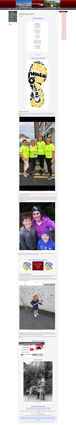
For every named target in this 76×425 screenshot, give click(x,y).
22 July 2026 (64, 18)
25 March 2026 (63, 36)
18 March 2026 (63, 37)
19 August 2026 (64, 14)
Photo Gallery (12, 12)
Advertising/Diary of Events (42, 8)
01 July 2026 (64, 21)
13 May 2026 (64, 28)
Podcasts (11, 19)
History (25, 8)
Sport (20, 8)
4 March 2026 (64, 39)
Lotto (60, 8)
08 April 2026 (64, 34)
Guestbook (12, 21)
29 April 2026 (64, 30)
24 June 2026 (64, 22)
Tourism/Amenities (52, 8)
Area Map (11, 16)
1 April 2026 (64, 35)
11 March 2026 (63, 38)
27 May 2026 (64, 26)
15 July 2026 (64, 19)
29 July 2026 (64, 17)
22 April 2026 (64, 31)
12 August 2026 (64, 15)
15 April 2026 (64, 32)
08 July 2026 (64, 20)
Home (10, 8)
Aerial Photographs (13, 14)
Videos (11, 17)
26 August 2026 (64, 13)
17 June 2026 (64, 23)
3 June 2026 (64, 25)
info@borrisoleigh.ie (41, 413)
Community (32, 8)
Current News (14, 8)
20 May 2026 (64, 27)
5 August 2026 (63, 16)
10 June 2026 (64, 24)
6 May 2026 (64, 29)
